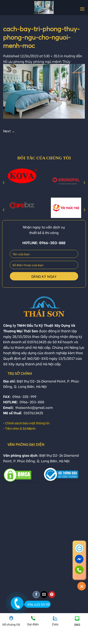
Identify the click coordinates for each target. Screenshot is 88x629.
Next (9, 130)
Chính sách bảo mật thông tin (27, 422)
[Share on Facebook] (36, 594)
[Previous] (4, 182)
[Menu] (82, 9)
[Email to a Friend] (44, 594)
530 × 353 (51, 55)
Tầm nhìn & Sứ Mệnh (20, 428)
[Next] (84, 182)
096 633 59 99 (38, 604)
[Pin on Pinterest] (51, 594)
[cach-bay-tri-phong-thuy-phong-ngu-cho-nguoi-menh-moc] (44, 90)
